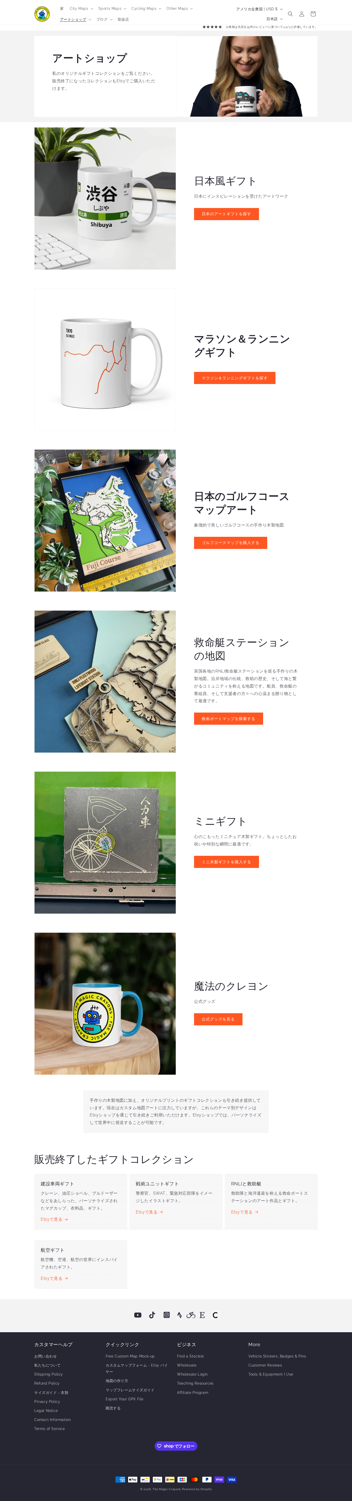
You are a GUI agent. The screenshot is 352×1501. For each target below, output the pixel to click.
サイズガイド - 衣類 (51, 1393)
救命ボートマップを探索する (228, 718)
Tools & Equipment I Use (270, 1374)
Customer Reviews (265, 1365)
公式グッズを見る (218, 1019)
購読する (113, 1408)
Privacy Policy (47, 1402)
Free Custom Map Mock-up (130, 1356)
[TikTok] (152, 1315)
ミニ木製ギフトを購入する (226, 862)
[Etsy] (202, 1315)
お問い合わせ (45, 1356)
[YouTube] (138, 1315)
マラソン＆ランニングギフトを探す (235, 378)
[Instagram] (166, 1315)
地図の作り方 (117, 1381)
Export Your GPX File (125, 1399)
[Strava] (179, 1315)
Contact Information (52, 1420)
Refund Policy (47, 1383)
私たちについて (47, 1365)
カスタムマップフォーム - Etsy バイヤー (137, 1368)
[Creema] (215, 1315)
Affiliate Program (192, 1393)
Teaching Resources (195, 1383)
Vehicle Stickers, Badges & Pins (277, 1356)
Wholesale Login (192, 1374)
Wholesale (186, 1365)
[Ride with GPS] (191, 1315)
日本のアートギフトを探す (226, 214)
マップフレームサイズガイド (130, 1390)
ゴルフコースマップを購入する (230, 542)
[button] (81, 8)
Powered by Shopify (197, 1489)
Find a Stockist (190, 1356)
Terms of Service (49, 1429)
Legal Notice (46, 1411)
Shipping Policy (48, 1374)
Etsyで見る (51, 1219)
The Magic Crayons (167, 1489)
